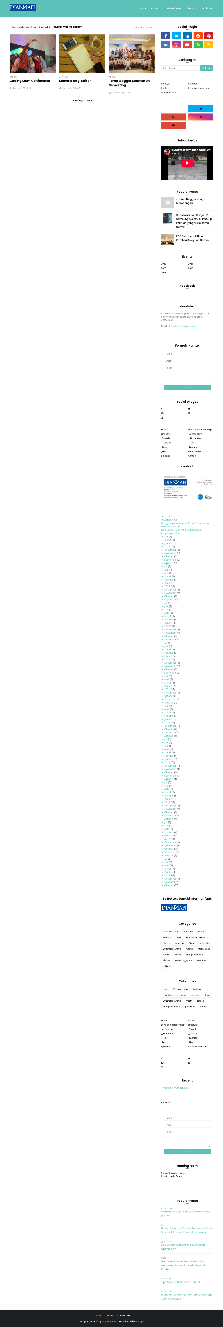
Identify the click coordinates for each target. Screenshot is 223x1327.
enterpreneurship (194, 954)
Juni (166, 536)
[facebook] (165, 35)
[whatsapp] (198, 44)
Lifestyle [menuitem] (192, 1024)
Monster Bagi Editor (75, 81)
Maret (167, 539)
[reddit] (198, 35)
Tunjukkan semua (143, 27)
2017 (167, 838)
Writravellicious (170, 931)
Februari (169, 579)
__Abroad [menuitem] (166, 442)
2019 (190, 268)
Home (98, 1315)
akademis (201, 960)
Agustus (168, 519)
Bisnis (207, 995)
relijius (166, 966)
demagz (165, 83)
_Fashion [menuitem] (193, 447)
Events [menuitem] (191, 8)
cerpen (200, 1000)
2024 (167, 586)
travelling (167, 995)
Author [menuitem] (155, 8)
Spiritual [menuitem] (165, 455)
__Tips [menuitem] (191, 442)
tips (179, 937)
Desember (170, 549)
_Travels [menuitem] (165, 438)
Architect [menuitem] (207, 8)
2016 (167, 875)
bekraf (14, 77)
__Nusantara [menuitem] (195, 438)
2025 (167, 546)
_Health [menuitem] (165, 451)
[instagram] (176, 44)
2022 (163, 263)
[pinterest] (208, 35)
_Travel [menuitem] (192, 1029)
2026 (167, 516)
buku (165, 989)
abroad (167, 960)
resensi (189, 948)
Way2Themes (109, 1321)
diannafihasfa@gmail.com (181, 326)
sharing (166, 943)
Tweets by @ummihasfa (175, 1087)
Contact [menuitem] (192, 455)
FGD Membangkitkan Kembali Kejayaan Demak (192, 238)
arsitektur (167, 937)
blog (112, 77)
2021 (190, 263)
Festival (177, 954)
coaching (179, 943)
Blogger (139, 1321)
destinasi (197, 989)
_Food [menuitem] (164, 447)
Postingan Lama (82, 100)
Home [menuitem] (142, 8)
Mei (166, 573)
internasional (204, 948)
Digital (192, 943)
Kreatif (189, 1000)
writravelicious (168, 92)
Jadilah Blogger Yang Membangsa (189, 201)
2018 (163, 272)
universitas (205, 943)
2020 (163, 268)
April (166, 612)
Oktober (169, 556)
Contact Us (123, 1315)
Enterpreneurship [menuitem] (197, 451)
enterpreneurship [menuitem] (197, 1046)
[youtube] (187, 44)
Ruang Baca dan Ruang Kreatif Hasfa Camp (173, 1174)
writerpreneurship (172, 948)
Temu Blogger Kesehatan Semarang (129, 83)
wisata (201, 931)
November (170, 553)
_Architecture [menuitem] (195, 433)
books (166, 954)
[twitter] (176, 35)
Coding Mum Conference (30, 81)
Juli (165, 566)
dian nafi (16, 88)
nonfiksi (203, 1006)
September (170, 559)
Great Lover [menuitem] (174, 8)
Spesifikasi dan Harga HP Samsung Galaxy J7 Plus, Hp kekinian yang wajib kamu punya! (194, 221)
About (109, 1315)
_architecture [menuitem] (168, 1029)
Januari (168, 543)
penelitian (190, 1006)
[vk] (165, 44)
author (63, 77)
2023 (167, 626)
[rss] (208, 44)
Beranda (165, 1102)
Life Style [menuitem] (166, 433)
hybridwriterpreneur (199, 88)
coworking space (183, 960)
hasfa (164, 88)
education (188, 931)
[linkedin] (187, 35)
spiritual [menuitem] (165, 1046)
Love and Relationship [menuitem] (200, 429)
